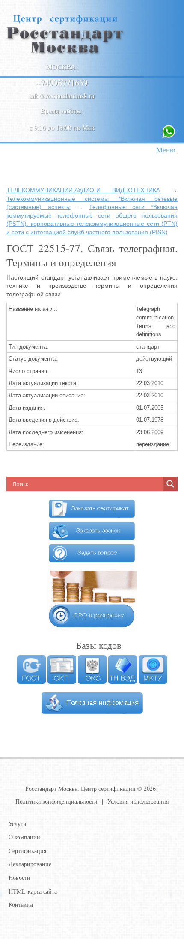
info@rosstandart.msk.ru (62, 95)
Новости (19, 877)
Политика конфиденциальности (56, 801)
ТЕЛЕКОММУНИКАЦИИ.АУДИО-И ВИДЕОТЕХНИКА (83, 190)
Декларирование (30, 864)
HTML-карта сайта (33, 891)
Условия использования (138, 801)
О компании (24, 837)
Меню (165, 150)
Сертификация (27, 851)
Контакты (21, 904)
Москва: (61, 66)
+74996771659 (62, 83)
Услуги (18, 824)
